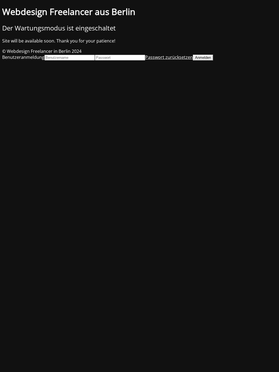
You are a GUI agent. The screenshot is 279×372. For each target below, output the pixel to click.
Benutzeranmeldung (23, 57)
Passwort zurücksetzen (169, 57)
